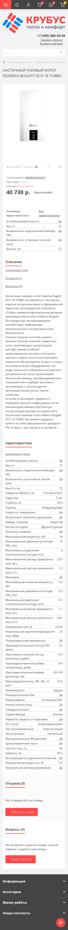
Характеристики (16, 270)
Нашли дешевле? (43, 192)
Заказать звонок (52, 40)
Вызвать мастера (51, 43)
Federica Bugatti (35, 177)
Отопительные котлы (20, 62)
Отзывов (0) (13, 278)
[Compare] (59, 167)
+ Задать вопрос (20, 859)
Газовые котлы (43, 62)
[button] (28, 4)
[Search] (61, 52)
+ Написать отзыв (21, 812)
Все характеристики (49, 213)
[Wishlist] (48, 167)
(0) (36, 166)
